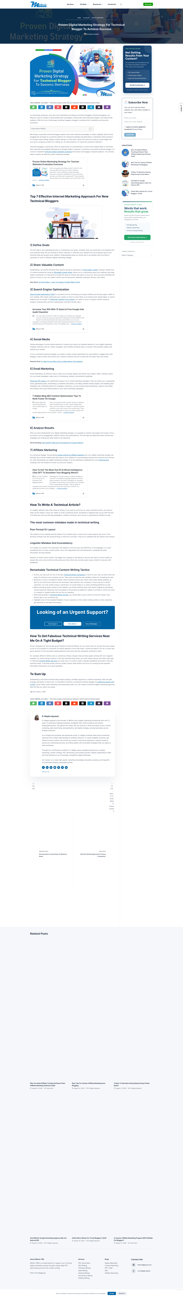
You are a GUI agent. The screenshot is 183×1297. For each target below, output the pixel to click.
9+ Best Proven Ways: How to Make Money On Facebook (62, 361)
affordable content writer (63, 272)
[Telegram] (90, 107)
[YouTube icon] (66, 767)
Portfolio (83, 4)
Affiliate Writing (83, 1278)
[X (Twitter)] (66, 107)
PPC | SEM (108, 1268)
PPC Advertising (84, 1263)
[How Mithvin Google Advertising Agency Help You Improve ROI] (125, 183)
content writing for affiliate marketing (70, 455)
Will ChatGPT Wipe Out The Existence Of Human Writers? (62, 443)
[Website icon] (51, 767)
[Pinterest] (58, 107)
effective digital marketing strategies (58, 152)
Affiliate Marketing (111, 1273)
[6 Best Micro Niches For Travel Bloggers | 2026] (125, 193)
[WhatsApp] (33, 107)
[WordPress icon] (62, 767)
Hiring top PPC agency (38, 381)
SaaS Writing (82, 1270)
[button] (181, 108)
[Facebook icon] (43, 767)
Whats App (148, 4)
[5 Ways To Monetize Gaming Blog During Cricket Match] (125, 173)
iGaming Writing (84, 1273)
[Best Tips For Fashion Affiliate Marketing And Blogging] (125, 164)
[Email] (99, 107)
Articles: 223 (46, 771)
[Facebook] (49, 107)
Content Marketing (111, 1265)
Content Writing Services (48, 661)
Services (70, 4)
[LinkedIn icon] (47, 767)
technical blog (104, 460)
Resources (97, 4)
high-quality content (90, 270)
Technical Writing (84, 1268)
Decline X (122, 1293)
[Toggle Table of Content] (89, 129)
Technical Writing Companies (74, 575)
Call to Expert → (53, 624)
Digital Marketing (111, 1263)
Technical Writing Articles (59, 595)
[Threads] (82, 107)
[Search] (121, 4)
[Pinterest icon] (58, 767)
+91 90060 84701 (143, 1271)
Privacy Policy (137, 129)
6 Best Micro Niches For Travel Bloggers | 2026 (89, 1238)
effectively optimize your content (62, 299)
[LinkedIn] (41, 107)
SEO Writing (82, 1265)
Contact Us (112, 4)
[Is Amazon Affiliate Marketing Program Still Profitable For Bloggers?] (133, 1163)
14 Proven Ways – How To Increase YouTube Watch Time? (59, 282)
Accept (112, 1293)
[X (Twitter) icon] (54, 767)
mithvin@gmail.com (144, 1265)
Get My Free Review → (137, 85)
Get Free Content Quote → (137, 237)
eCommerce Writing (85, 1276)
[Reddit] (74, 107)
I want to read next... (128, 251)
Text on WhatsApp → (91, 624)
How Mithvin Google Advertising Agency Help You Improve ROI (141, 183)
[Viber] (107, 107)
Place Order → (72, 624)
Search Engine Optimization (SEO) (42, 294)
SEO (106, 1270)
